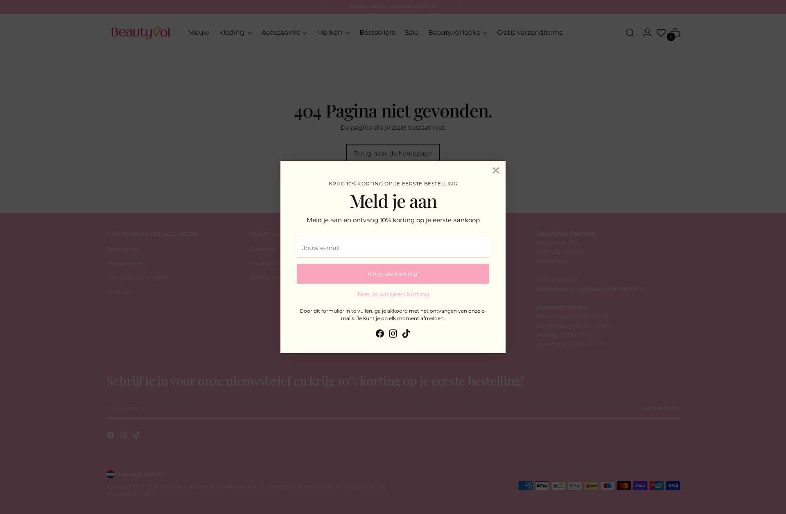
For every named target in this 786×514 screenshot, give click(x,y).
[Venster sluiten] (496, 170)
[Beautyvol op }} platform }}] (380, 335)
